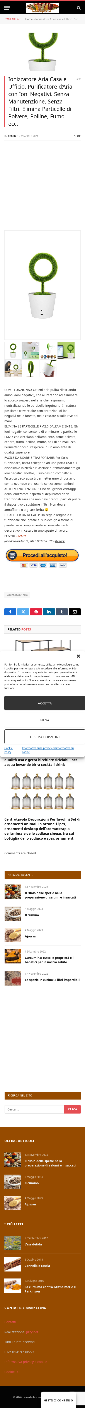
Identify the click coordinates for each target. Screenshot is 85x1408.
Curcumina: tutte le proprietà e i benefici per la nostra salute (49, 960)
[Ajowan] (13, 935)
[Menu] (7, 8)
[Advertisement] (42, 187)
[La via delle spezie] (42, 8)
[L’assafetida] (12, 1243)
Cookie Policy (8, 750)
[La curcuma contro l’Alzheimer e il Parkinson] (12, 1285)
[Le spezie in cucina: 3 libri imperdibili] (13, 978)
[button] (78, 656)
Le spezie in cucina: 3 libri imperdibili (52, 980)
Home (29, 19)
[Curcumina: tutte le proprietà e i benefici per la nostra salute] (13, 956)
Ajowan (30, 936)
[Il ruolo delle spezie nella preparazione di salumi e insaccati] (13, 891)
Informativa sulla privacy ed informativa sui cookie (48, 750)
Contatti (10, 1322)
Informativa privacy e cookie (25, 1361)
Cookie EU (12, 1371)
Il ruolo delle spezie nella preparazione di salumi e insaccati (50, 895)
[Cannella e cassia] (12, 1264)
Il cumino (32, 915)
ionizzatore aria (17, 595)
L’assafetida (33, 1244)
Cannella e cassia (37, 1266)
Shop (77, 136)
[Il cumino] (13, 914)
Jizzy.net (32, 1332)
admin (12, 136)
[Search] (78, 8)
